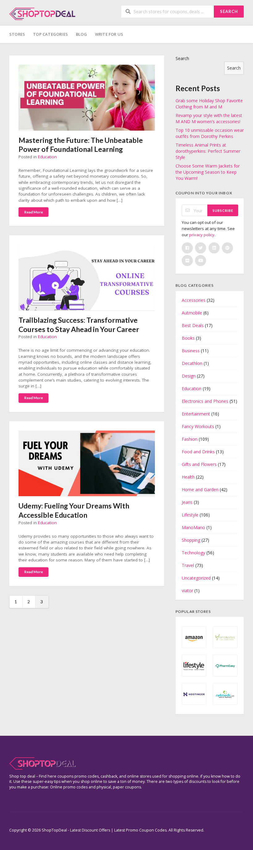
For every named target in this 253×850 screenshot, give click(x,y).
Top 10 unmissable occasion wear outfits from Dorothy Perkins (210, 133)
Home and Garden (200, 489)
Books (188, 338)
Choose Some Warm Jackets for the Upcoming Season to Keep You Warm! (208, 172)
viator (187, 590)
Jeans (187, 502)
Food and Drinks (198, 452)
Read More (33, 212)
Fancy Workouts (198, 426)
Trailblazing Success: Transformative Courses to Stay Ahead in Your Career (79, 325)
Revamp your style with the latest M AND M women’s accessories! (209, 118)
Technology (193, 553)
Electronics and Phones (205, 401)
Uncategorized (196, 578)
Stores (17, 34)
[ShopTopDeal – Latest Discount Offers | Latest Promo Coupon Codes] (42, 13)
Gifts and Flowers (199, 464)
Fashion (189, 439)
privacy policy (201, 234)
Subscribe (223, 210)
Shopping (191, 540)
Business (191, 351)
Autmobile (192, 313)
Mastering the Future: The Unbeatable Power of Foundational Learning (81, 145)
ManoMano (193, 527)
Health (188, 477)
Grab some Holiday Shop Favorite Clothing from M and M (209, 104)
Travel (188, 565)
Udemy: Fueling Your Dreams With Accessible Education (74, 510)
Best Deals (193, 325)
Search (229, 11)
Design (189, 376)
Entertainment (196, 414)
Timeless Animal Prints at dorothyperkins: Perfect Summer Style (208, 151)
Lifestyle (190, 515)
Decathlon (192, 363)
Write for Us (109, 34)
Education (47, 157)
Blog (81, 34)
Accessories (193, 300)
